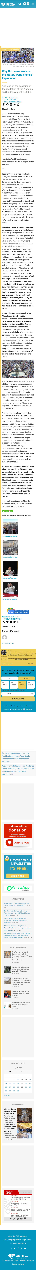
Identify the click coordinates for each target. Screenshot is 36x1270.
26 (26, 1087)
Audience (23, 1236)
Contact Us (22, 1243)
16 (14, 1083)
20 (30, 1083)
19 (26, 1083)
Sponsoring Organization (12, 1240)
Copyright (13, 1243)
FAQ (17, 1236)
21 (6, 1087)
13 (30, 1079)
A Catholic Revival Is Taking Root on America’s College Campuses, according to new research (17, 928)
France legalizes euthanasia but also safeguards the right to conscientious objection (16, 920)
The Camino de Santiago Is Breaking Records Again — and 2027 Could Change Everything (17, 913)
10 (18, 1079)
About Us (11, 1236)
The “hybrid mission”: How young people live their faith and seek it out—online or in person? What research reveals (17, 935)
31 (18, 1091)
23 (14, 1087)
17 (18, 1083)
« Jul (5, 1095)
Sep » (9, 1095)
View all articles (8, 643)
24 (18, 1087)
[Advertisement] (18, 27)
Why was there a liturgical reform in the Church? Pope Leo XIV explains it (10, 1113)
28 (6, 1091)
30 (14, 1091)
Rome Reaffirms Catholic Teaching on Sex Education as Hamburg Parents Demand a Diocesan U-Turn (21, 981)
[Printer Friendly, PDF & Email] (7, 511)
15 (10, 1083)
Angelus (5, 49)
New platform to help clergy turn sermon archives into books (21, 1004)
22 (10, 1087)
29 (10, 1091)
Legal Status (26, 1240)
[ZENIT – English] (10, 4)
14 (6, 1083)
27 (30, 1087)
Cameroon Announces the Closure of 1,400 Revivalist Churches (20, 993)
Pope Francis (14, 49)
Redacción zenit (10, 99)
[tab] (11, 1192)
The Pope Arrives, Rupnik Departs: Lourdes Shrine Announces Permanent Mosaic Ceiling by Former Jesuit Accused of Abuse (22, 956)
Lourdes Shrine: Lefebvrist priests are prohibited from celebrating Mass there (20, 969)
